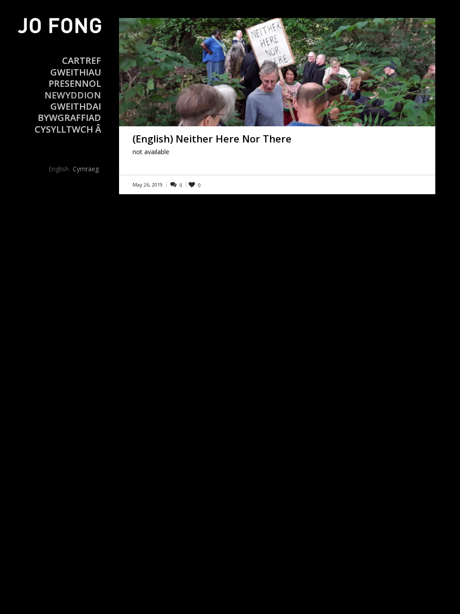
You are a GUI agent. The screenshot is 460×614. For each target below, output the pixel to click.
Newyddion (72, 95)
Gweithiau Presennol (75, 77)
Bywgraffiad (69, 117)
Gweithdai (75, 106)
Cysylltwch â (68, 129)
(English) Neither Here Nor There (212, 138)
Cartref (81, 60)
